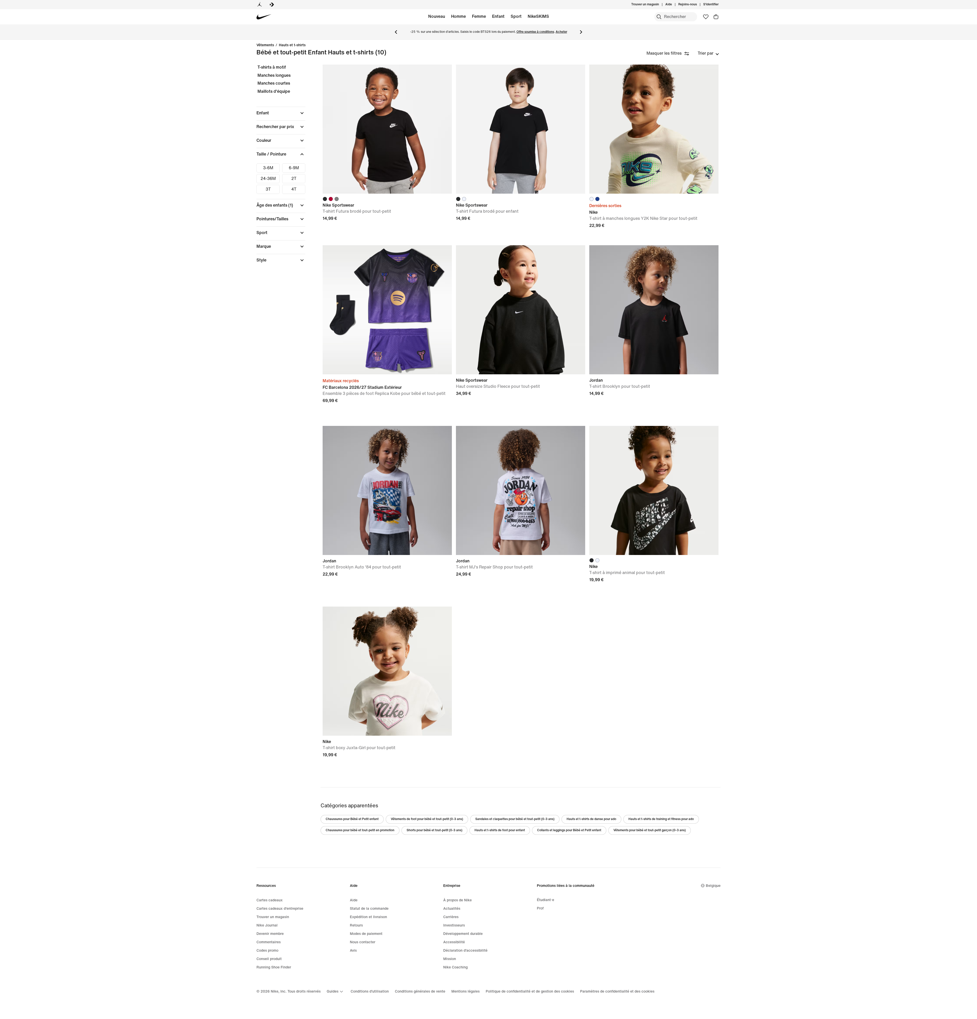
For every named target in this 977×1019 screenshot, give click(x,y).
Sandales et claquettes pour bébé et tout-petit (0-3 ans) (514, 819)
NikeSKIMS (538, 16)
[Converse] (272, 5)
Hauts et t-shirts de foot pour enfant (500, 830)
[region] (277, 168)
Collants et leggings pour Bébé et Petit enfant (569, 830)
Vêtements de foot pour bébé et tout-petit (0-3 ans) (427, 819)
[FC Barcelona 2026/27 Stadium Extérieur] (387, 309)
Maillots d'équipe (273, 91)
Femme (479, 16)
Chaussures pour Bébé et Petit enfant (352, 819)
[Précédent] (396, 32)
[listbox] (708, 53)
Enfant (498, 16)
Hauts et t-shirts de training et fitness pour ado (661, 819)
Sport (516, 16)
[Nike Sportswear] (387, 129)
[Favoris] (705, 16)
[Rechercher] (659, 16)
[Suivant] (581, 32)
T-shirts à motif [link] (271, 67)
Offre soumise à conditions (535, 32)
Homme (458, 16)
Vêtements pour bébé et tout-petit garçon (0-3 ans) (649, 830)
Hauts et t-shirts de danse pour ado (591, 819)
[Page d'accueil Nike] (263, 16)
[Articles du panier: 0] (716, 16)
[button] (280, 113)
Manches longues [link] (274, 75)
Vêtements (265, 45)
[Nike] (654, 129)
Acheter (561, 32)
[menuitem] (673, 5)
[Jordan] (259, 5)
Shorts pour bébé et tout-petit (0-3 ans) (434, 830)
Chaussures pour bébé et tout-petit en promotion (360, 830)
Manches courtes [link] (273, 83)
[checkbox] (268, 168)
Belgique (713, 886)
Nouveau (436, 16)
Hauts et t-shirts (292, 45)
